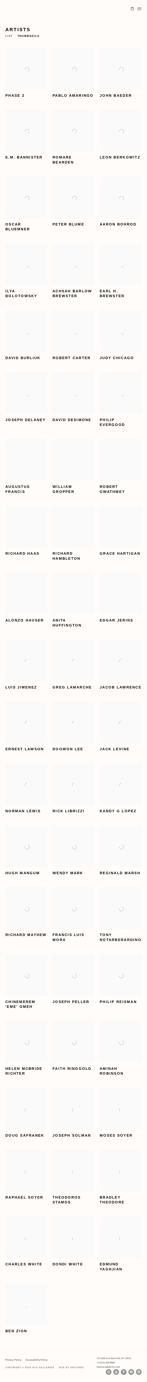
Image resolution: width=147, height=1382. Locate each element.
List (9, 35)
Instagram (109, 1372)
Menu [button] (139, 9)
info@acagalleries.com (108, 1367)
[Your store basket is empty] (132, 9)
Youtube (116, 1372)
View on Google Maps (124, 1372)
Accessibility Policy (37, 1360)
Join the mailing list (131, 1372)
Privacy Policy (13, 1360)
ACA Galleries (37, 9)
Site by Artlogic (71, 1367)
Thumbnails (28, 35)
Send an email (139, 1372)
